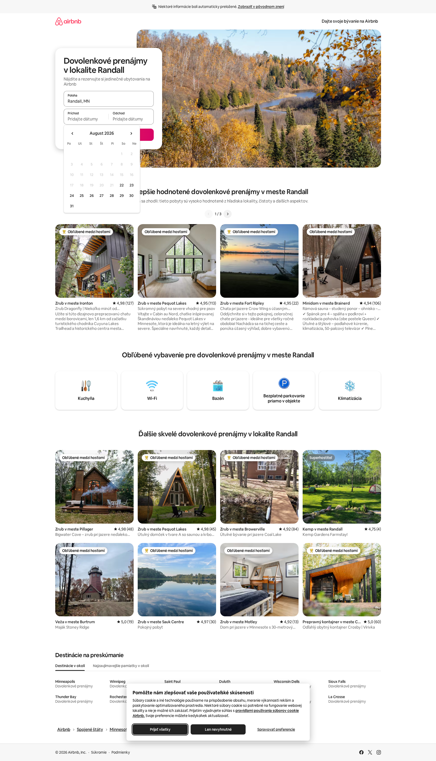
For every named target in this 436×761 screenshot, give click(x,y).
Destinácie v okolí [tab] (70, 665)
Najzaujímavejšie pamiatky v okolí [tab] (121, 665)
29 (122, 195)
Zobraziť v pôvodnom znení (261, 6)
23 (132, 185)
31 (72, 206)
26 (92, 195)
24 (72, 195)
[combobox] (109, 101)
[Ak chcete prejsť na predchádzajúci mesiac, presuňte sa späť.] (72, 133)
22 (122, 185)
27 (102, 195)
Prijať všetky (160, 729)
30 (131, 195)
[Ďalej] (227, 214)
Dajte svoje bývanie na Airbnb (350, 21)
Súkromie (99, 752)
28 (112, 195)
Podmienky (120, 752)
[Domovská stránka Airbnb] (68, 21)
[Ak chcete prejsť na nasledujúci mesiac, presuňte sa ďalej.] (131, 133)
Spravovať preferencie (276, 729)
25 (82, 195)
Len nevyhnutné (218, 729)
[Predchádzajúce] (209, 214)
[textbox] (86, 119)
